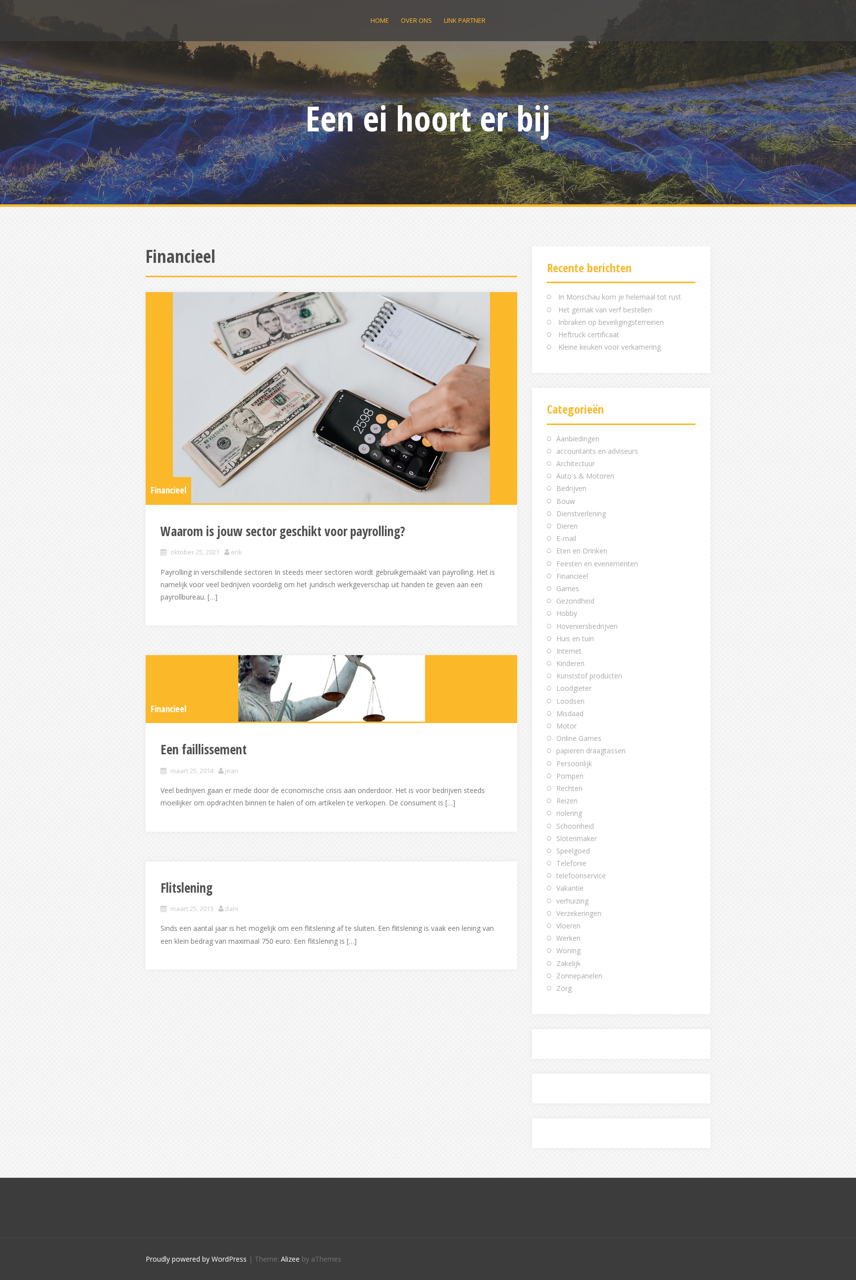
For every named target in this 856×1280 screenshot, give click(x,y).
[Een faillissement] (331, 688)
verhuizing (572, 901)
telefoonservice (581, 875)
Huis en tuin (575, 638)
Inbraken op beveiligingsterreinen (611, 322)
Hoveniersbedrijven (587, 626)
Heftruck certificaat (588, 334)
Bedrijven (571, 488)
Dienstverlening (581, 513)
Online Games (578, 738)
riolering (569, 813)
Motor (566, 726)
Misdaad (570, 713)
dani (231, 908)
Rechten (569, 788)
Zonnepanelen (579, 975)
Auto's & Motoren (585, 476)
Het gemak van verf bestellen (605, 309)
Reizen (567, 800)
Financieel (168, 490)
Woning (568, 950)
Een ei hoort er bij (428, 118)
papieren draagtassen (591, 750)
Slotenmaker (576, 838)
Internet (569, 651)
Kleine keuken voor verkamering (609, 347)
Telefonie (571, 863)
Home (380, 20)
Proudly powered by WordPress (196, 1259)
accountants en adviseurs (597, 451)
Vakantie (570, 888)
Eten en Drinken (581, 550)
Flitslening (186, 888)
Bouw (565, 501)
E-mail (566, 538)
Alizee (290, 1259)
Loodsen (570, 701)
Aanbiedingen (577, 438)
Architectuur (575, 463)
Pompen (570, 776)
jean (231, 770)
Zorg (564, 988)
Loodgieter (573, 688)
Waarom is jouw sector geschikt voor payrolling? (282, 531)
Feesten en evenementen (597, 563)
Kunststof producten (589, 675)
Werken (568, 938)
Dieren (567, 526)
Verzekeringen (578, 913)
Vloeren (568, 925)
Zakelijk (568, 963)
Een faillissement (203, 749)
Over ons (416, 20)
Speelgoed (573, 850)
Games (567, 588)
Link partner (464, 20)
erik (236, 552)
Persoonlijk (574, 763)
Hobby (566, 613)
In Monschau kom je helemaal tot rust (619, 297)
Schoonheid (575, 826)
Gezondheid (575, 601)
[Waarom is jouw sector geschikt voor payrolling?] (331, 397)
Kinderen (570, 663)
